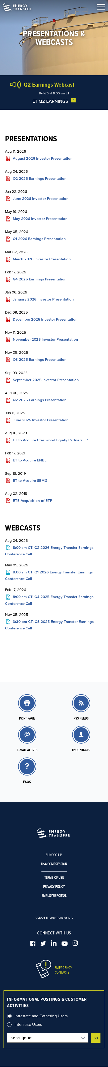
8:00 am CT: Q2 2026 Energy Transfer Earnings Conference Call (49, 550)
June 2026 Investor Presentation (41, 198)
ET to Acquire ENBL (29, 460)
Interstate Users (28, 1024)
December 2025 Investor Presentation (45, 319)
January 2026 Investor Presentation (43, 299)
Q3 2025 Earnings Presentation (40, 360)
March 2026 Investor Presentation (42, 259)
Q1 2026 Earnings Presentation (39, 239)
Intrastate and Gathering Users (41, 1016)
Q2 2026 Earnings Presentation (40, 178)
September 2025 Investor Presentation (46, 380)
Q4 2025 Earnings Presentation (40, 279)
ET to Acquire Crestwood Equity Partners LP (50, 440)
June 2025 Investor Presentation (41, 420)
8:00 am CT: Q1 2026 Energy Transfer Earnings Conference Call (49, 575)
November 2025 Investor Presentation (45, 339)
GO (96, 1038)
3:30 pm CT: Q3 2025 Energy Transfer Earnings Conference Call (49, 624)
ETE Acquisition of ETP (32, 500)
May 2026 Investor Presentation (40, 218)
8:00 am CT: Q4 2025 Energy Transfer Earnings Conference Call (49, 600)
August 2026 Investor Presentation (43, 158)
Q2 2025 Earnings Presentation (40, 400)
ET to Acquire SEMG (30, 480)
